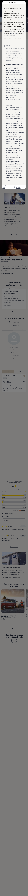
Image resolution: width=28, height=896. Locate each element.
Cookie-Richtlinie (13, 33)
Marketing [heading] (9, 105)
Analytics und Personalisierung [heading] (14, 64)
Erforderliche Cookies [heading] (12, 45)
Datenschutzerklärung (9, 35)
